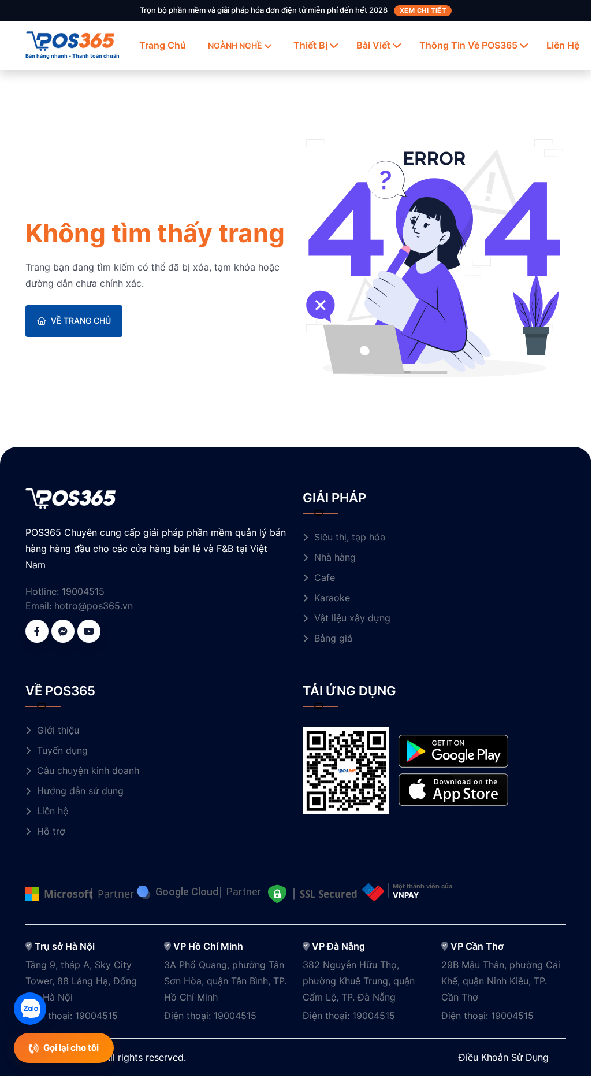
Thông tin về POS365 (468, 45)
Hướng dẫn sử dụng (80, 791)
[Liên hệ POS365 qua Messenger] (63, 631)
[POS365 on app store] (453, 788)
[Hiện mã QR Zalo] (30, 1008)
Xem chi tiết (423, 10)
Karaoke (332, 597)
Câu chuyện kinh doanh (88, 770)
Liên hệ (562, 45)
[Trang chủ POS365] (70, 40)
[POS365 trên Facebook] (37, 631)
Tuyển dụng (62, 750)
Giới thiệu (58, 730)
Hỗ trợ (51, 831)
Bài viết (373, 45)
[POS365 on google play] (453, 750)
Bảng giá (333, 638)
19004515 (83, 591)
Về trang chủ (81, 320)
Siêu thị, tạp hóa (349, 537)
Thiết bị (310, 45)
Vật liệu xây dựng (352, 618)
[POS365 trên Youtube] (88, 631)
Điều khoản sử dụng (504, 1057)
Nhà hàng (335, 557)
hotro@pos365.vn (93, 606)
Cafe (324, 577)
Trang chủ (162, 45)
